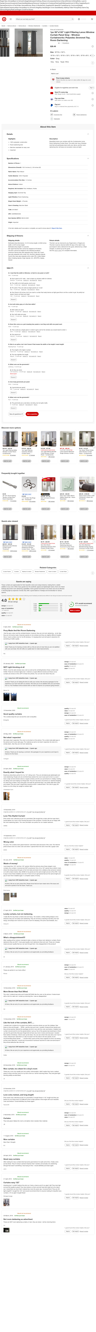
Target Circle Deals (52, 7)
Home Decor (22, 25)
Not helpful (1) (33, 316)
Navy (57, 62)
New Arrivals (20, 7)
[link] (55, 43)
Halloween (32, 1)
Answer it (13, 299)
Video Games (21, 5)
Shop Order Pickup (72, 7)
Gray (52, 62)
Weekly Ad (62, 7)
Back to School (18, 1)
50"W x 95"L (85, 55)
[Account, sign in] (82, 19)
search (73, 19)
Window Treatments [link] (40, 571)
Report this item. (57, 228)
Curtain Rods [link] (63, 571)
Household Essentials (17, 3)
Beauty (30, 3)
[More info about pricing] (92, 46)
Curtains (44, 25)
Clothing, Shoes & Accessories (46, 1)
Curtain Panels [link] (7, 571)
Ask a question (32, 414)
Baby (26, 3)
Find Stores (29, 10)
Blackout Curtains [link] (26, 571)
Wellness (66, 3)
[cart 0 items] (92, 19)
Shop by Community (71, 5)
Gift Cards (61, 5)
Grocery (7, 3)
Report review (84, 645)
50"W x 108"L (75, 55)
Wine (67, 62)
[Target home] (4, 19)
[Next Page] (92, 55)
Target (3, 25)
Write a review (75, 610)
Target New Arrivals (6, 1)
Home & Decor (61, 1)
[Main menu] (11, 19)
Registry (8, 10)
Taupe (62, 62)
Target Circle (21, 10)
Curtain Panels (54, 25)
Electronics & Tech (11, 5)
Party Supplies (47, 5)
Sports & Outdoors (49, 3)
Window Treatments (34, 25)
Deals (7, 7)
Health (60, 3)
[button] (55, 43)
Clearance (12, 7)
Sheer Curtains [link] (52, 571)
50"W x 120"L (65, 55)
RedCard (14, 10)
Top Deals (42, 7)
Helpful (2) (25, 316)
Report (40, 280)
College (25, 1)
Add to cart (54, 74)
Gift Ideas (55, 5)
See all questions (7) (16, 414)
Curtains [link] (16, 571)
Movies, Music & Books (34, 5)
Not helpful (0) (33, 280)
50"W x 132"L (55, 55)
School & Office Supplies (77, 3)
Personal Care (38, 3)
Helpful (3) (26, 280)
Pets (56, 3)
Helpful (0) (24, 285)
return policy (58, 250)
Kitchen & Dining (71, 1)
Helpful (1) (23, 296)
